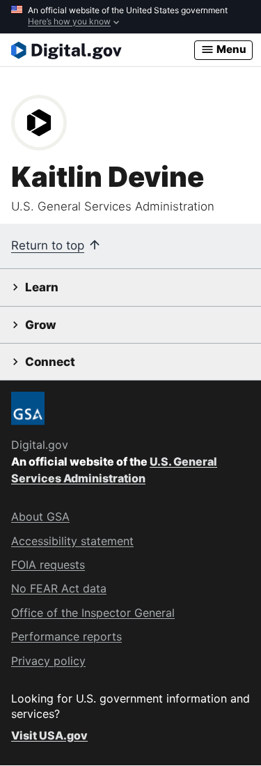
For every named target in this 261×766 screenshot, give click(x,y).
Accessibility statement (72, 541)
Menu (230, 49)
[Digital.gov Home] (102, 50)
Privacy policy (48, 661)
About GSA (40, 516)
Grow (40, 325)
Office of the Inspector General (93, 613)
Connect (50, 362)
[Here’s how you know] (130, 16)
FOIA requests (48, 565)
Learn (41, 287)
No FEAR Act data (58, 588)
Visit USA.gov (49, 735)
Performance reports (66, 636)
